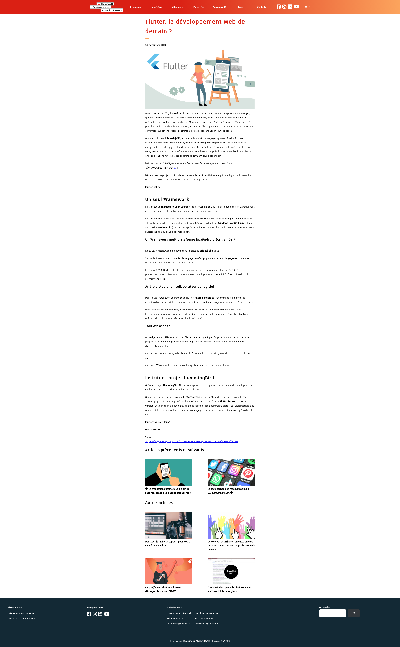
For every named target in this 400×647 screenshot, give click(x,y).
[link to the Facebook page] (279, 7)
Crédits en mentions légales (21, 613)
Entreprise (198, 7)
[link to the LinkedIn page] (290, 7)
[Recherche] (354, 613)
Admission (157, 7)
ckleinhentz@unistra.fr (178, 623)
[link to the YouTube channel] (296, 7)
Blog (240, 7)
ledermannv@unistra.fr (206, 623)
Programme (135, 7)
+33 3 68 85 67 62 (176, 618)
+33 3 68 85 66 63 (204, 618)
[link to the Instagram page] (284, 7)
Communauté (219, 7)
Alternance (177, 7)
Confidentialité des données (22, 618)
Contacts (261, 7)
